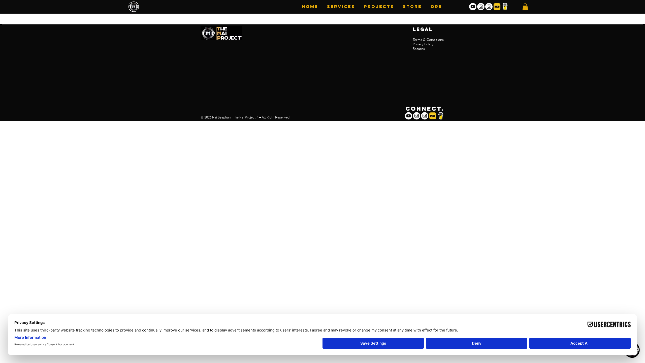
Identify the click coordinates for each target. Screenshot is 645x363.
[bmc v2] (505, 6)
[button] (378, 7)
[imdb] (497, 6)
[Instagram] (481, 6)
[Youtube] (472, 6)
